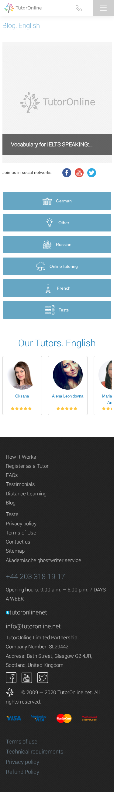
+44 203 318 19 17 (35, 576)
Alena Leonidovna (67, 396)
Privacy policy (21, 523)
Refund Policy (22, 771)
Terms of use (21, 741)
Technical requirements (34, 751)
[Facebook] (66, 172)
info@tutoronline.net (33, 626)
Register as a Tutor (27, 465)
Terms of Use (21, 532)
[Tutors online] (13, 692)
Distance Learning (26, 493)
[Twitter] (91, 172)
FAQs (12, 474)
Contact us (18, 541)
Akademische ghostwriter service (43, 560)
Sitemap (15, 550)
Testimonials (20, 484)
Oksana (22, 396)
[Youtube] (79, 172)
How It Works (21, 456)
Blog (11, 502)
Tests (12, 514)
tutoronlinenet (28, 612)
